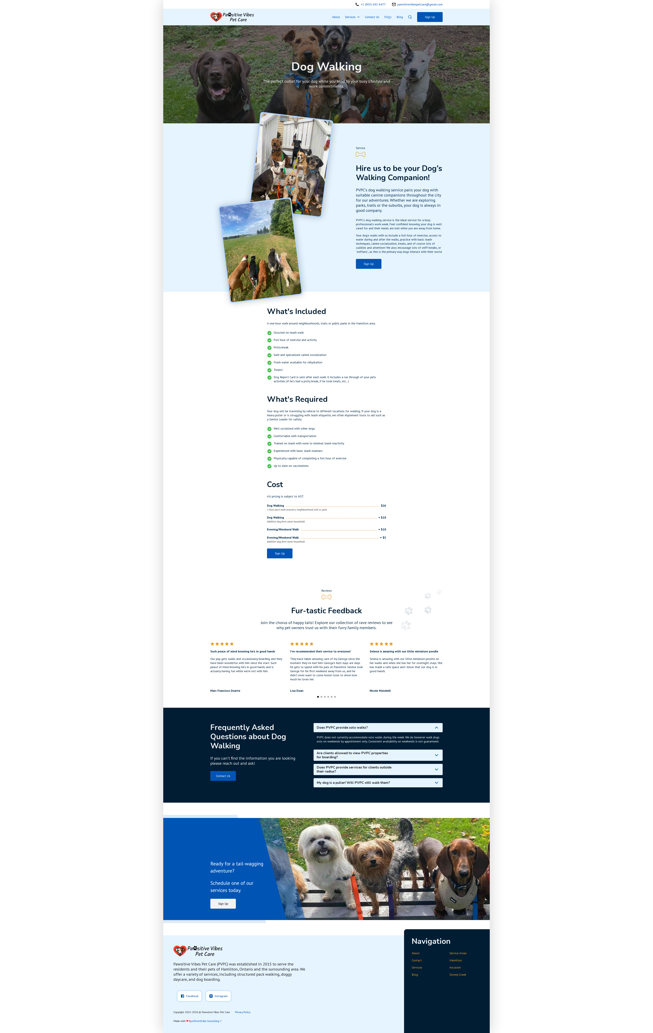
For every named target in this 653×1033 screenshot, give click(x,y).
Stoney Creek (457, 975)
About (336, 17)
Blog (400, 17)
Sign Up (430, 17)
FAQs (387, 17)
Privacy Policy (242, 1012)
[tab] (246, 667)
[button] (378, 727)
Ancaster (455, 967)
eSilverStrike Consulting (205, 1021)
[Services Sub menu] (358, 17)
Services (350, 17)
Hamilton (455, 960)
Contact (417, 960)
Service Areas (458, 953)
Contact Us (372, 17)
